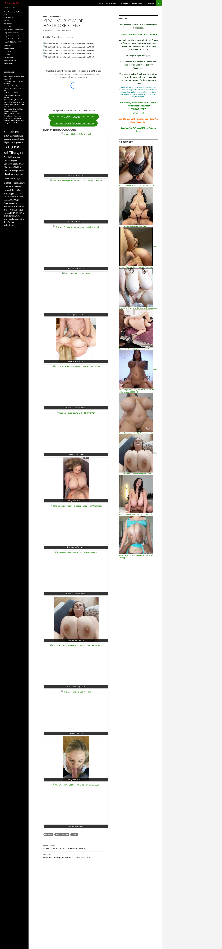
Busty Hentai (8, 23)
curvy (21, 170)
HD (21, 174)
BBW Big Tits (8, 17)
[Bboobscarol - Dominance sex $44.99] (136, 206)
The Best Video (137, 3)
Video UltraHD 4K (10, 60)
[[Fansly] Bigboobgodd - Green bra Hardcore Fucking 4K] (136, 535)
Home (101, 3)
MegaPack (7, 45)
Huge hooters (18, 182)
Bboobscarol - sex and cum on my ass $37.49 (136, 185)
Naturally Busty (10, 206)
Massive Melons (18, 196)
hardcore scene (62, 834)
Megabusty (68, 30)
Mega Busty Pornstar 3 (11, 39)
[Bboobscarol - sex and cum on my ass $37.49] (136, 165)
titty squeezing (17, 219)
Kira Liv (74, 834)
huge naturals (10, 186)
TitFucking (8, 216)
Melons (13, 203)
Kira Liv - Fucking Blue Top (12, 114)
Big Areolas (15, 135)
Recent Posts (9, 72)
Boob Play (9, 157)
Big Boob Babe (18, 139)
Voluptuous (9, 225)
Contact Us (149, 3)
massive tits (8, 200)
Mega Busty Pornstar (11, 33)
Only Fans (7, 51)
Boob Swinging (10, 160)
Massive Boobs (19, 194)
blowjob (48, 834)
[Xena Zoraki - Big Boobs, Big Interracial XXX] (136, 328)
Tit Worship (9, 222)
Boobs (18, 157)
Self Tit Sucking (14, 209)
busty (7, 170)
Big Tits (46, 16)
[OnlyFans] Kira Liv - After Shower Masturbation (138, 308)
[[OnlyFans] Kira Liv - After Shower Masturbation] (136, 287)
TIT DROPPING (17, 213)
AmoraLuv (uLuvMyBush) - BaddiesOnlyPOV (136, 433)
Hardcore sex (12, 174)
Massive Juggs (8, 196)
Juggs (11, 193)
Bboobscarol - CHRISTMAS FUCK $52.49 (135, 514)
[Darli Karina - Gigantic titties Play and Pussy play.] (136, 246)
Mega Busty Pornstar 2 (11, 36)
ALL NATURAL (12, 132)
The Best (7, 213)
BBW (6, 135)
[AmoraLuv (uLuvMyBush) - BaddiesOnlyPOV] (136, 412)
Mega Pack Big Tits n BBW (12, 42)
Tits (14, 216)
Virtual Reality (111, 3)
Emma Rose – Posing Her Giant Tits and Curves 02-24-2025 (66, 856)
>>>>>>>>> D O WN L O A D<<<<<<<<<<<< (73, 116)
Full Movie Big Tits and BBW (13, 30)
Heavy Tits (8, 178)
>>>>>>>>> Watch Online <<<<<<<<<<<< (73, 123)
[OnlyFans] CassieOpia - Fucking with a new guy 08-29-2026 (14, 88)
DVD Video (124, 3)
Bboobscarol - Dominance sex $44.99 (133, 226)
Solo (23, 210)
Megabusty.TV (11, 3)
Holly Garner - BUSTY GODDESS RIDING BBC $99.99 (12, 95)
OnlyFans (7, 54)
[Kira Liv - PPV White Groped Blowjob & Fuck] (136, 453)
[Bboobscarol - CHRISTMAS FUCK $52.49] (136, 494)
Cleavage (14, 170)
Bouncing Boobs (11, 163)
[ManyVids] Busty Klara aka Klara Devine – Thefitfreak (64, 846)
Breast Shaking (14, 167)
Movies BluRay (9, 48)
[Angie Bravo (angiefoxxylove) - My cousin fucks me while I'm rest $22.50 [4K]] (136, 369)
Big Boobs (8, 142)
